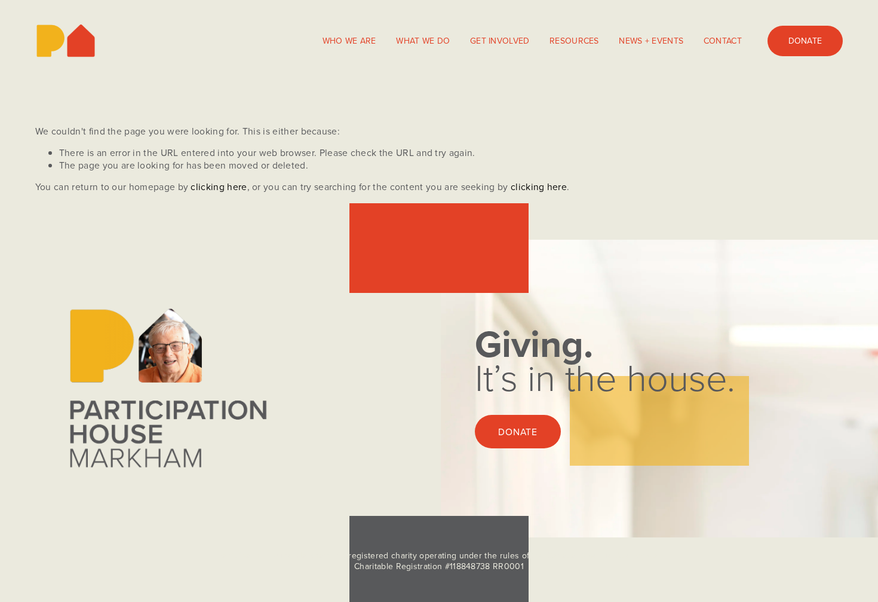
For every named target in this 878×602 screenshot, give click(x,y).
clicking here (219, 186)
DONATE (805, 41)
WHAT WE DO (423, 41)
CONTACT (723, 41)
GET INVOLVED (499, 41)
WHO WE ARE (349, 41)
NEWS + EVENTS (651, 41)
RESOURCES (574, 41)
